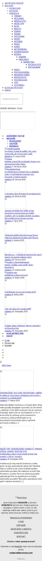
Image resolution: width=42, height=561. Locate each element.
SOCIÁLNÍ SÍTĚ (34, 64)
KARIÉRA (22, 57)
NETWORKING (20, 49)
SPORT (17, 39)
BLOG (16, 26)
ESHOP (8, 90)
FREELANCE (24, 59)
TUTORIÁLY (19, 85)
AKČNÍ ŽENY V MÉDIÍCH (21, 529)
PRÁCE (17, 69)
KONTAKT (21, 536)
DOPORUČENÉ (6, 393)
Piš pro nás (9, 343)
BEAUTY (17, 28)
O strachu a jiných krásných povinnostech (22, 193)
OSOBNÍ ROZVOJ (21, 52)
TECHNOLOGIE (20, 80)
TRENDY (17, 16)
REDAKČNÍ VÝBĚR (21, 75)
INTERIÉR (18, 41)
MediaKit (18, 546)
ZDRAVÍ (17, 31)
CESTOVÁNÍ (19, 36)
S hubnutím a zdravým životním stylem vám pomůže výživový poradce (18, 455)
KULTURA (18, 393)
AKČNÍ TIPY (19, 23)
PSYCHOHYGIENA (21, 72)
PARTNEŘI (21, 525)
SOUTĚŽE (13, 11)
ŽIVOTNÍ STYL (21, 451)
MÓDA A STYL (20, 21)
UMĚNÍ (38, 393)
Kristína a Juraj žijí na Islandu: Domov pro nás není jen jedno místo (22, 162)
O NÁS (21, 521)
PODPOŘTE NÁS (21, 532)
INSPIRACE (14, 13)
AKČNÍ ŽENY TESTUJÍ (14, 3)
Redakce (8, 156)
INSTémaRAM (34, 67)
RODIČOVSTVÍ (20, 77)
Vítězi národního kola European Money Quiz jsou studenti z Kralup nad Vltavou (21, 236)
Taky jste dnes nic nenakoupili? (18, 309)
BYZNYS (17, 54)
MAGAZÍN (9, 5)
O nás (7, 340)
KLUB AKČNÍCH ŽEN (14, 87)
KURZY (17, 46)
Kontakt (8, 345)
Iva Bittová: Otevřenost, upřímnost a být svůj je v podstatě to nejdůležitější (20, 396)
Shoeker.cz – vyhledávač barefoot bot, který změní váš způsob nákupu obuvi (23, 255)
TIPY (16, 82)
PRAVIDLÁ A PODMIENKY (21, 518)
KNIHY (17, 44)
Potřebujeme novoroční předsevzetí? (20, 292)
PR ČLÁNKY (19, 18)
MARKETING (28, 62)
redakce (8, 166)
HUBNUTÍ (29, 449)
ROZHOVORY (15, 8)
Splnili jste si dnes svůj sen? (16, 275)
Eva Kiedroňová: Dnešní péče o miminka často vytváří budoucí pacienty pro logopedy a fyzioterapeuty (22, 174)
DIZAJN (17, 34)
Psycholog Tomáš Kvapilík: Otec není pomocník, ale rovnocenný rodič (20, 152)
